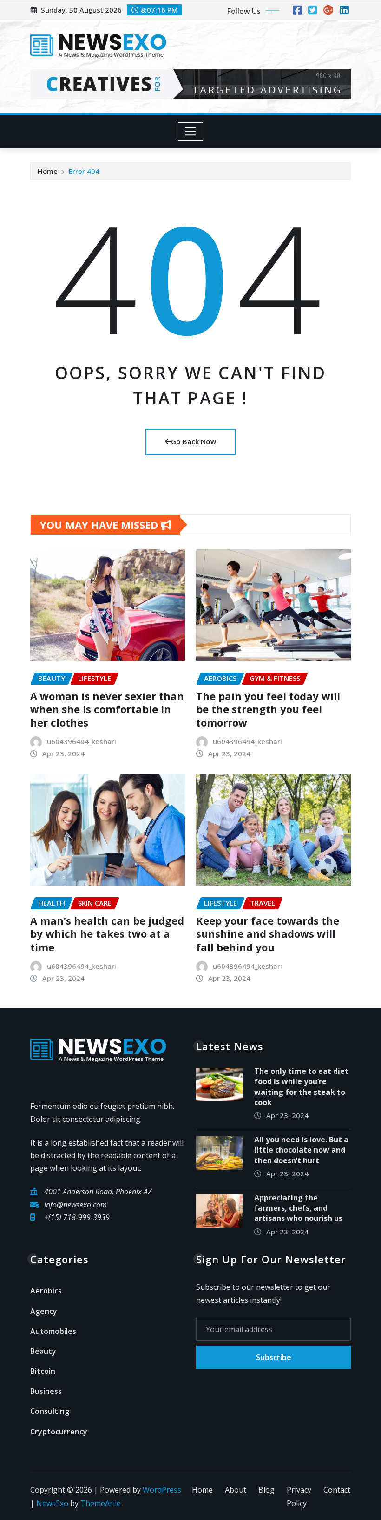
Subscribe (273, 1357)
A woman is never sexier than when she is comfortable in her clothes (107, 709)
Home (48, 171)
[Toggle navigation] (191, 131)
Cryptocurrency (58, 1432)
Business (46, 1391)
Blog (266, 1490)
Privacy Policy (299, 1496)
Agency (43, 1311)
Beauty (43, 1351)
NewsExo (52, 1503)
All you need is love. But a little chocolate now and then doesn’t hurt (301, 1150)
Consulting (49, 1411)
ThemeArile (100, 1503)
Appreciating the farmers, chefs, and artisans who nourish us (298, 1208)
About (235, 1490)
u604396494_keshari (81, 741)
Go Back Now (193, 441)
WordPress (162, 1490)
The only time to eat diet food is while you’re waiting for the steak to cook (301, 1086)
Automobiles (53, 1331)
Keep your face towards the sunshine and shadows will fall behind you (267, 933)
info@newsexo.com (75, 1205)
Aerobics (46, 1291)
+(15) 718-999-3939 (77, 1217)
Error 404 (84, 171)
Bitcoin (42, 1371)
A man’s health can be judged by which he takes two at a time (107, 933)
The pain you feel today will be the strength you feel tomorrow (268, 709)
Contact (336, 1490)
